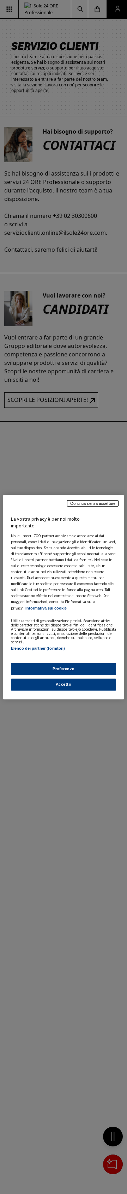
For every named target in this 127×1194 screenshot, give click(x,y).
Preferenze (63, 669)
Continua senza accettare (92, 503)
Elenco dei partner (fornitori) (38, 648)
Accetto (64, 684)
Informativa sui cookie (46, 608)
